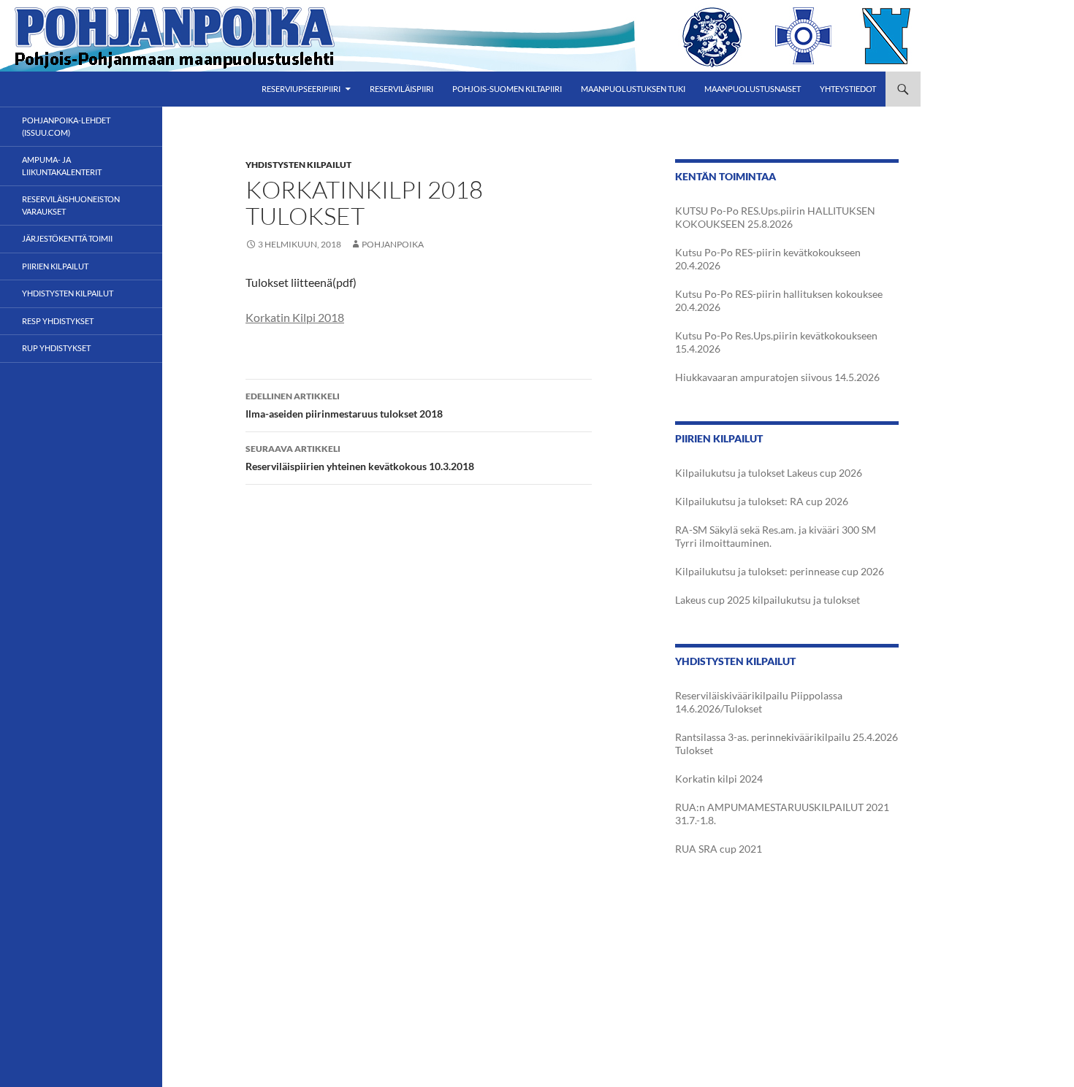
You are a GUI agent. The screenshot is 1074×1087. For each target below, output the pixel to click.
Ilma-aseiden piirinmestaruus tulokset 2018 (344, 405)
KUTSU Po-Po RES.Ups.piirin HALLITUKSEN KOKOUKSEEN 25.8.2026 (775, 217)
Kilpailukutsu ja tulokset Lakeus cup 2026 (768, 472)
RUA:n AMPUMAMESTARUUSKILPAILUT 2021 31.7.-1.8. (782, 813)
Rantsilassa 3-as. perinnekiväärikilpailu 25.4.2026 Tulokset (786, 743)
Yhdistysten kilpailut (298, 164)
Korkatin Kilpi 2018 (294, 317)
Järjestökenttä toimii (67, 238)
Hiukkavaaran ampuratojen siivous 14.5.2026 (777, 377)
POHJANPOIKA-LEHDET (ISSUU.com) (66, 126)
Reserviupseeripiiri (301, 88)
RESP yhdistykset (58, 321)
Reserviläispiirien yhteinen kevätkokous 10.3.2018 (359, 457)
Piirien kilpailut (55, 266)
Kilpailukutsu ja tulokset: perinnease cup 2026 (779, 571)
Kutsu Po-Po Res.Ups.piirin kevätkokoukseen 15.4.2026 (776, 342)
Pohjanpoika (393, 244)
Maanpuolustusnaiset (752, 88)
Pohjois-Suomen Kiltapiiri (507, 88)
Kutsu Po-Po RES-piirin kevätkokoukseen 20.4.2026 (768, 259)
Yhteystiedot (848, 88)
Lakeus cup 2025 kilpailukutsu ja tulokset (767, 600)
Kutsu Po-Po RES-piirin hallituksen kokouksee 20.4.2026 (779, 300)
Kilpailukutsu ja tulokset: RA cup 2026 (761, 501)
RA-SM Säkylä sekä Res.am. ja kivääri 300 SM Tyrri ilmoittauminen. (775, 536)
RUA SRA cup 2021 (718, 848)
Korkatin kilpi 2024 (719, 778)
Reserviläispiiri (401, 88)
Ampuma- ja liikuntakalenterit (62, 166)
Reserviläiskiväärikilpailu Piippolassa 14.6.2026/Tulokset (758, 702)
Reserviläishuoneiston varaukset (71, 205)
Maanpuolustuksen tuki (633, 88)
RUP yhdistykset (56, 348)
